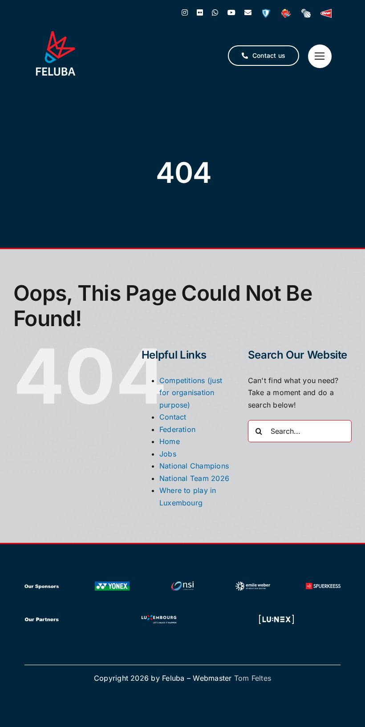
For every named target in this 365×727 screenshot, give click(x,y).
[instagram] (185, 12)
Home (169, 441)
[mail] (247, 12)
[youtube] (231, 12)
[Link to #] (320, 56)
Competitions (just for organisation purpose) (190, 392)
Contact (173, 416)
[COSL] (286, 13)
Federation (177, 429)
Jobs (167, 453)
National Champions (194, 465)
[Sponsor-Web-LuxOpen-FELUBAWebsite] (276, 616)
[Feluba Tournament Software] (266, 13)
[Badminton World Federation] (326, 13)
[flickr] (200, 12)
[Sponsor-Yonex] (112, 583)
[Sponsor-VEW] (252, 583)
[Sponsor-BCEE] (323, 583)
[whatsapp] (215, 12)
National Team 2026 (194, 478)
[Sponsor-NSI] (182, 583)
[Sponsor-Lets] (159, 616)
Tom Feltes (252, 678)
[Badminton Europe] (306, 13)
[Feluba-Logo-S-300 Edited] (55, 34)
